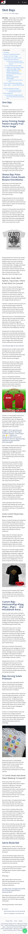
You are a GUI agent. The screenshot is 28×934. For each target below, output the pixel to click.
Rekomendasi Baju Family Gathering (14, 911)
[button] (25, 931)
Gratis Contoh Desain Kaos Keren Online (16, 80)
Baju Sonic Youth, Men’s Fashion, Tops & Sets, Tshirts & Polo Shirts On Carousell (16, 63)
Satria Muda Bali (8, 93)
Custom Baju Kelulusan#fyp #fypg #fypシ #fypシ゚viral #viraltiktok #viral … (14, 84)
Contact (20, 921)
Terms (15, 921)
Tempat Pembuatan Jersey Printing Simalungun (14, 930)
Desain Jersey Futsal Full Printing (14, 927)
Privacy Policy (9, 921)
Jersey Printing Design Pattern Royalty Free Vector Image (12, 55)
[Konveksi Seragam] (3, 2)
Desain (6, 909)
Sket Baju (6, 52)
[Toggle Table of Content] (22, 50)
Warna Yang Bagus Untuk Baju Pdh (14, 913)
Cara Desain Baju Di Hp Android (13, 65)
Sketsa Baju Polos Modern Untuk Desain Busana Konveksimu (12, 58)
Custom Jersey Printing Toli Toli (8, 923)
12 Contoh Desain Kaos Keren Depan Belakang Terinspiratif (15, 91)
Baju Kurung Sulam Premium (11, 88)
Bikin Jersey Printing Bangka (20, 928)
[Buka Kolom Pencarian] (19, 2)
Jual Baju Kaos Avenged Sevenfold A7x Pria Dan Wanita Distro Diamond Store (15, 96)
